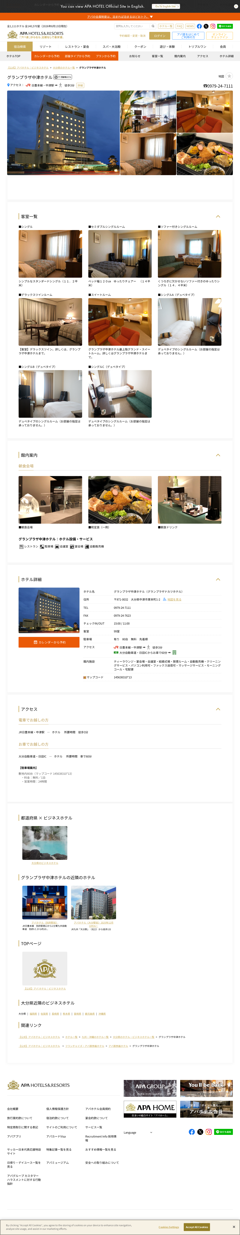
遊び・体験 (167, 46)
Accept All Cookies (197, 1227)
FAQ (179, 26)
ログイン (159, 36)
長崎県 (55, 1013)
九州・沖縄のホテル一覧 (95, 1037)
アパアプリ (14, 1136)
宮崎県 (77, 1013)
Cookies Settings (169, 1227)
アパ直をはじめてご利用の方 (188, 35)
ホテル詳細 (227, 56)
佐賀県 (44, 1013)
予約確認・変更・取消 (132, 35)
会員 (223, 46)
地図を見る (174, 599)
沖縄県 (102, 1013)
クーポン (140, 46)
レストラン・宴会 (77, 46)
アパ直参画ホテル (118, 1046)
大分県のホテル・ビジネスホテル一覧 (133, 1037)
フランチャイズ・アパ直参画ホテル (84, 1046)
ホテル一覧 (165, 26)
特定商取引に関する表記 (22, 1127)
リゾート (46, 46)
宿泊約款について (57, 1118)
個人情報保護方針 (57, 1109)
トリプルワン (197, 46)
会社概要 (12, 1109)
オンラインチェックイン (219, 35)
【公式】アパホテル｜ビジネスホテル (39, 1037)
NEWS (190, 26)
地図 (221, 76)
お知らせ (134, 56)
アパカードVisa (56, 1136)
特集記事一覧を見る (59, 1149)
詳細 (80, 85)
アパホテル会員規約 (98, 1109)
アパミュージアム (57, 1163)
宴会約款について (96, 1118)
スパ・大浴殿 (112, 46)
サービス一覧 (93, 1127)
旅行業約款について (19, 1118)
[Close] (234, 1227)
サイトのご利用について (61, 1127)
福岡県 (33, 1013)
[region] (120, 57)
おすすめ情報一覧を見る (100, 1149)
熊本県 (66, 1013)
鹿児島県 (90, 1013)
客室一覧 (157, 56)
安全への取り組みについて (102, 1163)
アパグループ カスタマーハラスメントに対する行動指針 (24, 1180)
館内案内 (180, 56)
